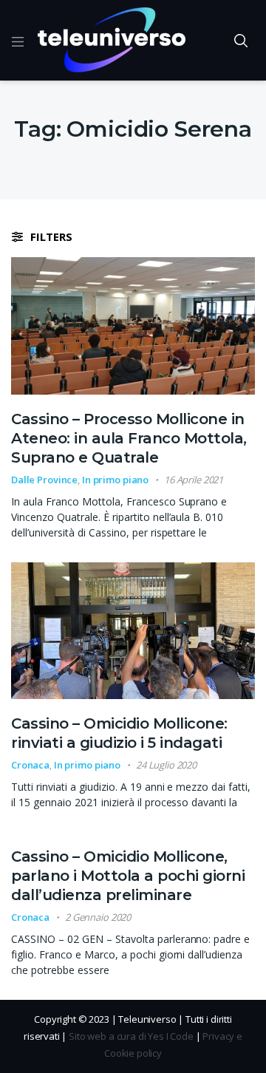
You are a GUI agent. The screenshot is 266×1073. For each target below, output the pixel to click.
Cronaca (30, 764)
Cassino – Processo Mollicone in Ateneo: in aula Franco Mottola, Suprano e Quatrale (129, 438)
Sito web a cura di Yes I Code (131, 1036)
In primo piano (115, 479)
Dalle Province (44, 479)
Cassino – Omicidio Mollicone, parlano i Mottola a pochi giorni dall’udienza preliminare (128, 876)
